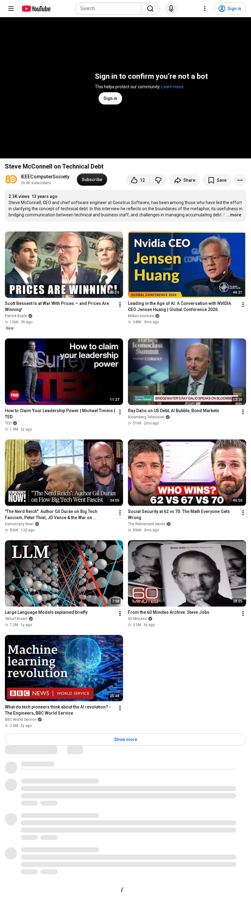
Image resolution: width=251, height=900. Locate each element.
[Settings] (204, 8)
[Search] (150, 8)
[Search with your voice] (171, 8)
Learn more (172, 86)
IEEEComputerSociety (45, 177)
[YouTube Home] (36, 8)
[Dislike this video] (158, 180)
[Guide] (11, 8)
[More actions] (240, 180)
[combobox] (109, 8)
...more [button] (234, 214)
